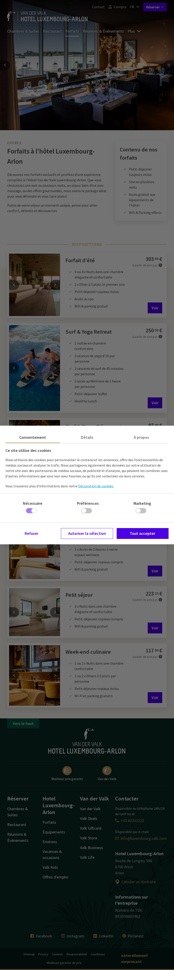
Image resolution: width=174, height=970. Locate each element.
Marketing (142, 503)
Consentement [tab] (32, 437)
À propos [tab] (141, 437)
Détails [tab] (87, 437)
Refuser (31, 533)
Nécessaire (32, 503)
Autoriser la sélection (87, 533)
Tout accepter (142, 533)
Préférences (88, 503)
